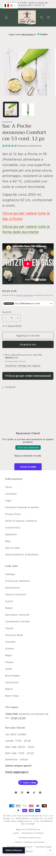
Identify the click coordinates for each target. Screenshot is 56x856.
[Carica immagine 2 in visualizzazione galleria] (28, 109)
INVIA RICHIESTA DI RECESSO (22, 554)
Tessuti (9, 628)
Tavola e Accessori (15, 594)
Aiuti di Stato (12, 548)
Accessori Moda (14, 635)
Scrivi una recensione (28, 447)
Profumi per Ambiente (17, 581)
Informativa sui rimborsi (32, 833)
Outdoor (9, 648)
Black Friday (12, 695)
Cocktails (10, 642)
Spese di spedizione (24, 295)
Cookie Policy (12, 527)
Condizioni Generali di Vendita (22, 507)
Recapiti (29, 851)
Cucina (9, 601)
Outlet (8, 669)
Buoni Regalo (12, 675)
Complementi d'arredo (17, 621)
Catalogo (10, 574)
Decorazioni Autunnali (17, 614)
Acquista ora (28, 344)
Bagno (8, 655)
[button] (6, 17)
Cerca (8, 487)
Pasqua (9, 662)
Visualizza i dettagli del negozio (23, 365)
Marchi (9, 689)
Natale (8, 608)
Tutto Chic (16, 816)
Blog (7, 541)
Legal (8, 500)
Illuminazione (12, 587)
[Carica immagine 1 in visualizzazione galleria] (11, 109)
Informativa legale (43, 847)
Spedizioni (11, 534)
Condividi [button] (10, 387)
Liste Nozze (11, 682)
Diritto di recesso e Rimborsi (21, 521)
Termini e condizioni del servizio (29, 842)
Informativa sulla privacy (29, 837)
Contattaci (11, 494)
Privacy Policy (13, 514)
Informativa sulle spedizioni (19, 847)
